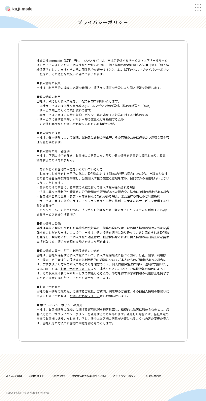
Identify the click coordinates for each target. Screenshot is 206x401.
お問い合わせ (154, 376)
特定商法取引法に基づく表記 (89, 376)
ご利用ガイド (36, 376)
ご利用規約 (58, 376)
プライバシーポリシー (126, 376)
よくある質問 (14, 376)
